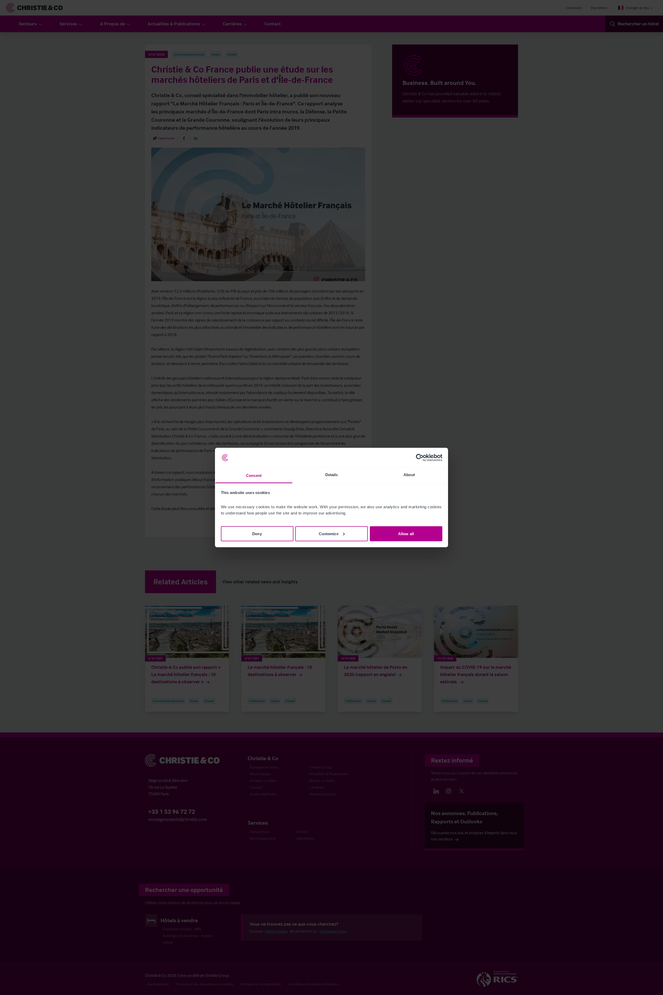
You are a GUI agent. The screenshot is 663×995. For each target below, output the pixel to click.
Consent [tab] (254, 475)
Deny (257, 533)
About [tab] (409, 475)
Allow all (406, 533)
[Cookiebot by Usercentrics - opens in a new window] (419, 458)
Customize (328, 533)
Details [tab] (331, 475)
